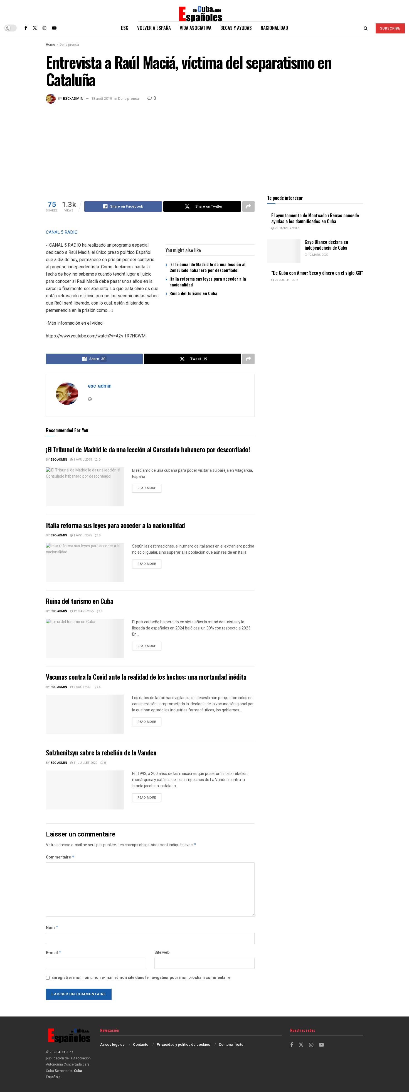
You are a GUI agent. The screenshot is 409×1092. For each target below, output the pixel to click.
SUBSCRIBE (390, 28)
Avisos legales (112, 1044)
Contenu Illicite (231, 1044)
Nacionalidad (274, 27)
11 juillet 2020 (85, 762)
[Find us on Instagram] (44, 28)
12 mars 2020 (317, 254)
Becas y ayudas (236, 27)
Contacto (140, 1044)
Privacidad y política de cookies (183, 1044)
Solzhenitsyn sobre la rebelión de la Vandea (101, 752)
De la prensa (69, 44)
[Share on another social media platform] (248, 206)
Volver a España (154, 27)
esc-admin (73, 98)
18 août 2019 (101, 98)
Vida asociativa (195, 27)
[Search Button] (366, 28)
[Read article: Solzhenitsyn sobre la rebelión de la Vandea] (85, 789)
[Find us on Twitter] (35, 28)
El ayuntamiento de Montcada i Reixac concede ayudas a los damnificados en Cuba (315, 218)
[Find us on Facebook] (25, 28)
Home (50, 44)
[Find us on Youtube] (54, 28)
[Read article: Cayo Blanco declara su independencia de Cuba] (283, 251)
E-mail (53, 953)
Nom (52, 928)
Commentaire (60, 857)
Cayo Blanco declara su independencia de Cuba (326, 244)
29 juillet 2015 (286, 280)
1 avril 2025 (82, 459)
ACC (61, 1052)
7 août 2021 (82, 687)
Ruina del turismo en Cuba (193, 293)
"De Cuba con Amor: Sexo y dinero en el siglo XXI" (317, 272)
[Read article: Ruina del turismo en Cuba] (85, 638)
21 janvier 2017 (286, 228)
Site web (161, 952)
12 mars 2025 (83, 611)
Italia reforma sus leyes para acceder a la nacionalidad (207, 282)
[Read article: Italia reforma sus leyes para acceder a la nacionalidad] (85, 562)
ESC (124, 27)
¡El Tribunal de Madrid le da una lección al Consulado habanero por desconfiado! (207, 267)
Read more (149, 487)
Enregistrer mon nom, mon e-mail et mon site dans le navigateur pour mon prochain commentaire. (141, 978)
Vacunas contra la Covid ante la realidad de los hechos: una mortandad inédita (146, 677)
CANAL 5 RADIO (62, 232)
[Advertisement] (204, 145)
